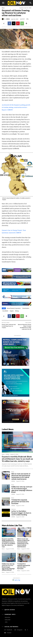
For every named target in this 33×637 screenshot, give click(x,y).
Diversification (25, 308)
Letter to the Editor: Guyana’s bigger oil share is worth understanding (21, 513)
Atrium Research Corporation (14, 308)
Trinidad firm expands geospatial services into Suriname (20, 501)
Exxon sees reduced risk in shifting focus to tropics (9, 326)
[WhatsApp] (22, 23)
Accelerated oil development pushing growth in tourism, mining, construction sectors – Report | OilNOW (16, 107)
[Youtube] (5, 633)
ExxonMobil (5, 311)
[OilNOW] (3, 19)
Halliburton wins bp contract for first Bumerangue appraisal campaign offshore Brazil (21, 489)
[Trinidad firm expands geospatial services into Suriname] (6, 501)
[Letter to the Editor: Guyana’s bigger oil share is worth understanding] (6, 513)
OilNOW (8, 19)
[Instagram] (15, 630)
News (3, 7)
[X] (13, 23)
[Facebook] (9, 23)
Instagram (19, 630)
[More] (26, 23)
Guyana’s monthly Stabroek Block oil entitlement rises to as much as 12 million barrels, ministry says (17, 459)
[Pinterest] (18, 23)
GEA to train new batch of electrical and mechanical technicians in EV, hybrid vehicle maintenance (20, 476)
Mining (17, 311)
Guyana (11, 311)
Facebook (9, 630)
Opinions (13, 509)
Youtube (9, 632)
